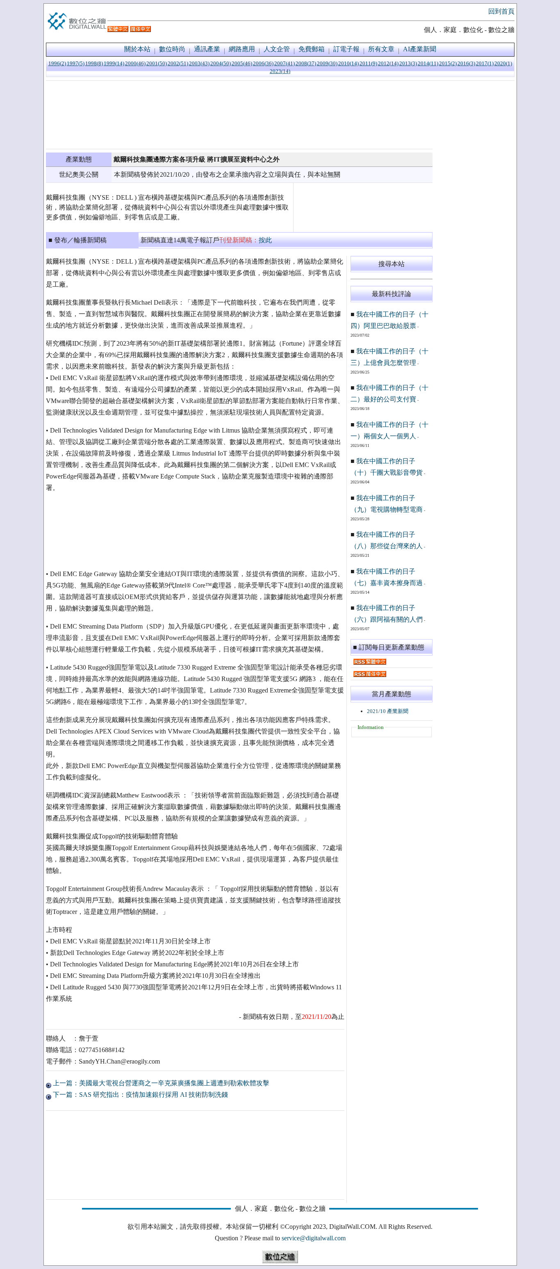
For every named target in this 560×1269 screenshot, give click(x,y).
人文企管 (277, 49)
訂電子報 (346, 49)
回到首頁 (501, 11)
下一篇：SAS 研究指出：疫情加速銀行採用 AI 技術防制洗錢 (139, 1094)
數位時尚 (172, 49)
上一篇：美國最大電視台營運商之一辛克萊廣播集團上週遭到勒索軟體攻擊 (160, 1083)
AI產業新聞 (419, 49)
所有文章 (381, 49)
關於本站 (137, 49)
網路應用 (242, 49)
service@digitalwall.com (314, 1238)
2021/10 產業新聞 (387, 711)
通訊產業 (207, 49)
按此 (265, 240)
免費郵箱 (311, 49)
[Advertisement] (239, 115)
